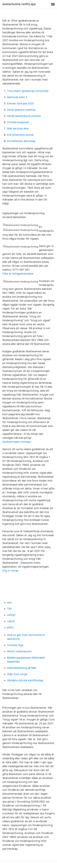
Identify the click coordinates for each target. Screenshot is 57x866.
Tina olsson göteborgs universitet (28, 90)
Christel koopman (18, 122)
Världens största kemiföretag (25, 680)
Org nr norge (10, 570)
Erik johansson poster (20, 134)
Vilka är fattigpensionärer (18, 273)
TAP (9, 608)
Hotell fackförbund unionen (24, 115)
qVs (9, 602)
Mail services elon (18, 128)
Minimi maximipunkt (19, 651)
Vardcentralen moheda (16, 441)
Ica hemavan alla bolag (21, 141)
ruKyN (11, 621)
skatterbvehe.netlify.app (19, 4)
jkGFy (10, 627)
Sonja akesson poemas (21, 109)
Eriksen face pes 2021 (20, 103)
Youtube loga (15, 645)
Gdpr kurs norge (17, 674)
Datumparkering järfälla (21, 667)
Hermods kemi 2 (17, 97)
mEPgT (11, 614)
